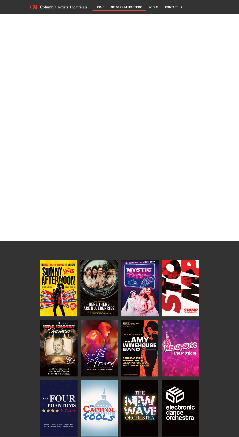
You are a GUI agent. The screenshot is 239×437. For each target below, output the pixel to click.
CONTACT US (173, 6)
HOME (100, 6)
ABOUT (154, 6)
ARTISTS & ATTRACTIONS (126, 6)
